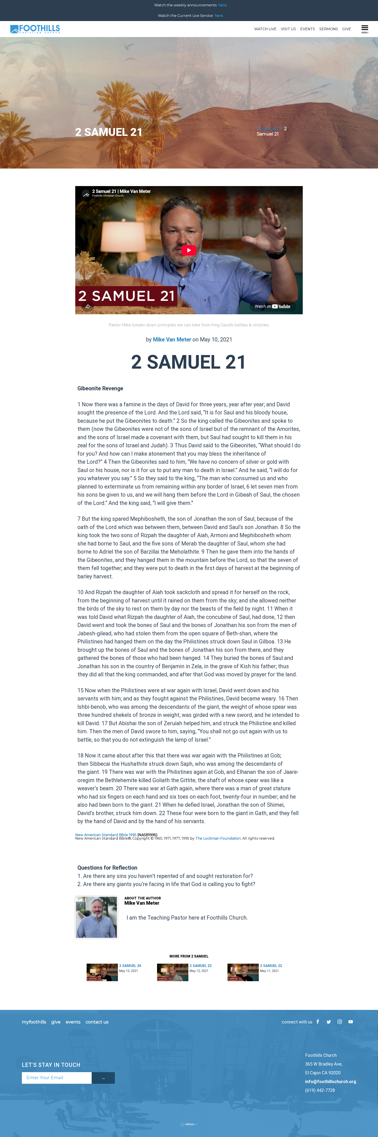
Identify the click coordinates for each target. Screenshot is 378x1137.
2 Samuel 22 (271, 945)
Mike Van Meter (172, 318)
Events (307, 8)
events (73, 1001)
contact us (97, 1001)
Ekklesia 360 (189, 1103)
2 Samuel (267, 107)
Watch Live (265, 8)
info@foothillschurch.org (330, 1060)
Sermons (328, 8)
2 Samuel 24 (130, 945)
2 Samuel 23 (201, 945)
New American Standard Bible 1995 (105, 814)
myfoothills (34, 1001)
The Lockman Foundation (218, 817)
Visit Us (288, 8)
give (56, 1001)
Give (346, 8)
